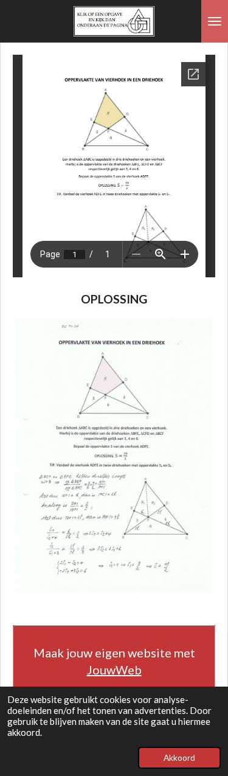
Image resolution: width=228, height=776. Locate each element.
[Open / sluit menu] (214, 21)
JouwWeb (114, 669)
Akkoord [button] (179, 758)
